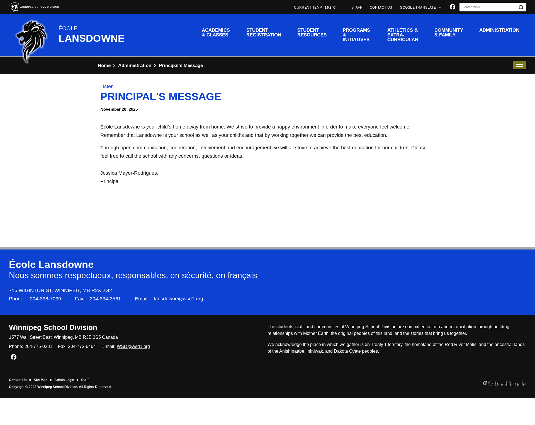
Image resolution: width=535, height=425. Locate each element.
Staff (85, 380)
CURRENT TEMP (315, 7)
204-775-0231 (38, 346)
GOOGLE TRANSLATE (418, 7)
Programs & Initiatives (356, 35)
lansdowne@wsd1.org (178, 299)
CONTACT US (381, 7)
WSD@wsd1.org (133, 346)
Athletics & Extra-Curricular (402, 35)
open (519, 65)
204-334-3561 (105, 299)
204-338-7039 (45, 299)
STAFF (356, 7)
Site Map (40, 380)
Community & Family (448, 33)
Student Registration (263, 33)
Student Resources (312, 33)
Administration (499, 30)
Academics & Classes (216, 33)
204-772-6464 (82, 346)
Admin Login (64, 380)
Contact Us (18, 380)
